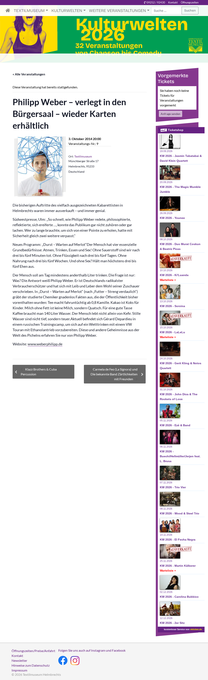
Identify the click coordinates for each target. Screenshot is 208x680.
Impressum (19, 670)
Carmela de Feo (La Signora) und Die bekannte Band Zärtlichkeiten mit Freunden (114, 374)
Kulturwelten (66, 10)
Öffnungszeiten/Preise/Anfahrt (33, 651)
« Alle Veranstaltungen (29, 74)
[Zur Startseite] (8, 10)
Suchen (190, 10)
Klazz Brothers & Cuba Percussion (39, 371)
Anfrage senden (170, 114)
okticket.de (196, 629)
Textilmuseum (29, 10)
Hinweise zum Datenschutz (31, 665)
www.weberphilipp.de (45, 344)
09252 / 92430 (155, 2)
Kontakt (173, 2)
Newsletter (19, 660)
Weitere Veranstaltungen (117, 10)
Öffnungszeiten (189, 2)
